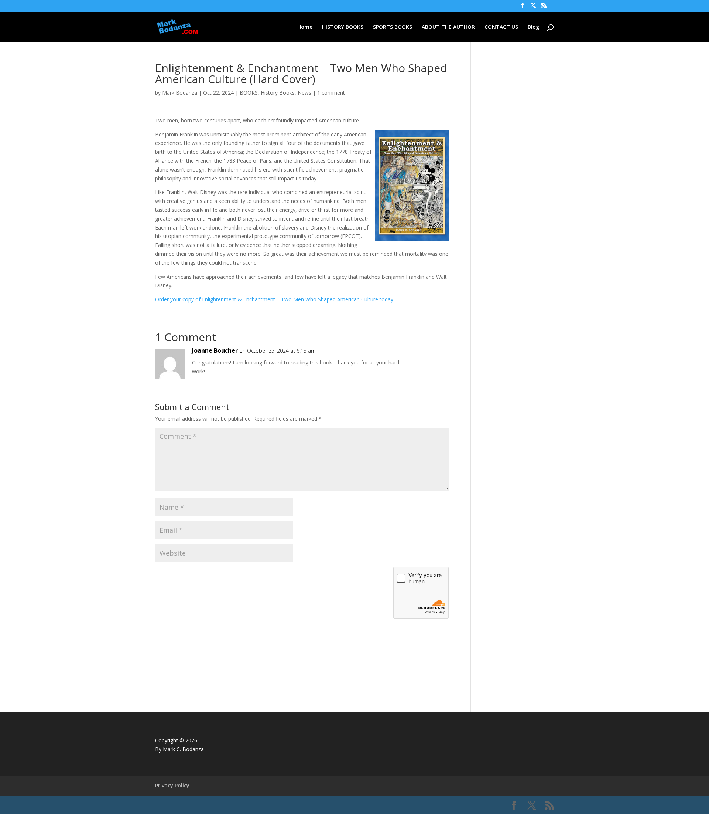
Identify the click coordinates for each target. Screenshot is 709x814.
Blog (533, 27)
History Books (278, 92)
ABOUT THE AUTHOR (448, 27)
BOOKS (249, 92)
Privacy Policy (172, 785)
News (304, 92)
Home (304, 27)
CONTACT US (501, 27)
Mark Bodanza (179, 92)
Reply (431, 358)
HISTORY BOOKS (342, 27)
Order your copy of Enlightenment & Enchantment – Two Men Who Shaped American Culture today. (274, 299)
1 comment (331, 92)
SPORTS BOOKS (392, 27)
